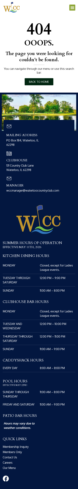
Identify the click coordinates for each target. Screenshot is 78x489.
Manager (15, 185)
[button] (72, 8)
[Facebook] (6, 479)
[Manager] (9, 178)
